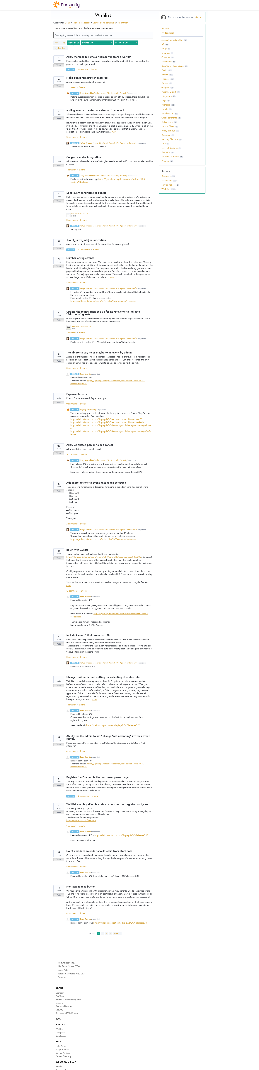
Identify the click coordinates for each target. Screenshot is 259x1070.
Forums (164, 83)
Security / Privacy (169, 139)
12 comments (72, 590)
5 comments (72, 137)
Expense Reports (76, 394)
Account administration (172, 39)
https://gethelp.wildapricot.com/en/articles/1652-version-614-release (103, 300)
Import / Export (168, 91)
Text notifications (169, 147)
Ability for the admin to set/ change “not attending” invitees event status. (108, 737)
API (162, 44)
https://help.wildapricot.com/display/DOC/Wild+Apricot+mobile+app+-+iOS (106, 419)
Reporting (166, 134)
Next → (117, 933)
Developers (166, 180)
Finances (165, 78)
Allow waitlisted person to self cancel (89, 445)
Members (165, 104)
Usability (165, 152)
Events (94, 69)
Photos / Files (167, 126)
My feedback (61, 48)
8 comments (72, 913)
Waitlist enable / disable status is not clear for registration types (107, 804)
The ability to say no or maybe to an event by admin (99, 352)
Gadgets (165, 87)
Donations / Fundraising (172, 65)
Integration (166, 96)
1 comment (83, 69)
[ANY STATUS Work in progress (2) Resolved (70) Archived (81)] (126, 42)
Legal (163, 100)
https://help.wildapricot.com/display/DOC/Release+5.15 (121, 835)
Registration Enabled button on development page (97, 777)
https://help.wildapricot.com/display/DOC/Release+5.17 (112, 725)
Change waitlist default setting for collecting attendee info (102, 677)
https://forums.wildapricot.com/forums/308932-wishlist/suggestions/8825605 (103, 556)
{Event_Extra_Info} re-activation (86, 240)
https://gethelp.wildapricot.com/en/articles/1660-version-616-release (103, 539)
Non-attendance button (80, 886)
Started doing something (104, 22)
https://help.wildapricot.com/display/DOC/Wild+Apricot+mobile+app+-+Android (108, 422)
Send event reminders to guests (86, 192)
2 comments (72, 523)
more (114, 132)
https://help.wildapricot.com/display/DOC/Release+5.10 (120, 922)
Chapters (165, 52)
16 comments (72, 454)
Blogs (164, 48)
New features (167, 113)
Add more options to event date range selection (96, 482)
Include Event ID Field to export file (88, 635)
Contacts (165, 57)
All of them (123, 22)
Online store (167, 122)
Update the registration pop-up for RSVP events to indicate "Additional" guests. (103, 313)
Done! (67, 22)
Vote (59, 65)
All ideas (165, 28)
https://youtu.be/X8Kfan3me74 (81, 820)
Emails (164, 70)
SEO (163, 143)
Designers (166, 176)
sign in (198, 17)
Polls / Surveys (168, 130)
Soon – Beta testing (81, 22)
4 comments (72, 282)
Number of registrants (80, 258)
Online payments (169, 117)
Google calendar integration (83, 157)
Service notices (168, 184)
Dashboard (166, 61)
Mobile (164, 109)
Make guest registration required (87, 77)
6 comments (72, 751)
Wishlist (165, 189)
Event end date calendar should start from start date (99, 851)
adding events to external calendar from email (95, 110)
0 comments (72, 220)
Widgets (165, 160)
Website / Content (170, 156)
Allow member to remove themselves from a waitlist (98, 57)
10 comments (84, 249)
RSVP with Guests (77, 549)
